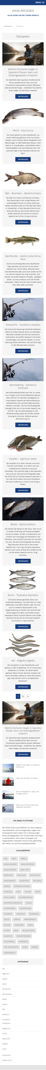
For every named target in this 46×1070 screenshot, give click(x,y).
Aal (3, 969)
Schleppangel (9, 942)
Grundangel (34, 914)
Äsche (4, 984)
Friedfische (21, 914)
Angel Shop (25, 870)
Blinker (7, 886)
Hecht (4, 1033)
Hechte (6, 919)
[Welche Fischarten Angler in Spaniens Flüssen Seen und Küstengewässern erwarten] (23, 723)
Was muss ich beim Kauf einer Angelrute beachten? (27, 806)
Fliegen (29, 903)
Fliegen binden (9, 908)
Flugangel (8, 914)
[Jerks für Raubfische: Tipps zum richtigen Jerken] (8, 798)
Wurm (25, 947)
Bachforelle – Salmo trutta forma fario (23, 257)
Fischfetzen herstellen (13, 903)
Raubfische (8, 936)
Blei (3, 1009)
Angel (14, 859)
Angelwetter (35, 875)
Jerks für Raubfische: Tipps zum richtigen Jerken (27, 792)
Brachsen (5, 1014)
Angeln (4, 979)
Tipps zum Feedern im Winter (27, 778)
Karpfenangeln (30, 919)
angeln (23, 859)
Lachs (4, 1049)
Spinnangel (23, 942)
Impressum (6, 1055)
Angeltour (21, 875)
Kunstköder (19, 925)
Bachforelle (6, 989)
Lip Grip (6, 931)
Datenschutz (7, 1060)
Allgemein (5, 974)
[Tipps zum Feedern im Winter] (8, 784)
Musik (16, 931)
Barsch (4, 1004)
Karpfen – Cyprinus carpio (23, 458)
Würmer (35, 947)
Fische (37, 892)
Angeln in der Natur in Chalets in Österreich (28, 766)
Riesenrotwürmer (23, 936)
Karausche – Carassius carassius (23, 324)
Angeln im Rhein (10, 870)
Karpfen (17, 919)
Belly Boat (37, 881)
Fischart (28, 892)
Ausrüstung (24, 881)
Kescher (7, 925)
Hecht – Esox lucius (23, 130)
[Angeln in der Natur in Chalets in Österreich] (8, 771)
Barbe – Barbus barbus (23, 524)
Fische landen (9, 897)
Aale (5, 859)
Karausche (6, 1039)
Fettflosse (8, 892)
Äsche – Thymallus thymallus (23, 595)
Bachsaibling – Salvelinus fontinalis (23, 386)
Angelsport (8, 875)
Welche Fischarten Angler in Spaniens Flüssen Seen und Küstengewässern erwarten (23, 72)
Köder (30, 925)
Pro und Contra (28, 931)
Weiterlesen (23, 96)
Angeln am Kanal (10, 864)
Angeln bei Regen (27, 864)
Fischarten (6, 1019)
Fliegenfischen (25, 908)
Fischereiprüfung (25, 897)
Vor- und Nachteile (11, 947)
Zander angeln (9, 953)
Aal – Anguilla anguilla (23, 660)
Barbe (4, 999)
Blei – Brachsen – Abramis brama (23, 193)
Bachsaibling (6, 994)
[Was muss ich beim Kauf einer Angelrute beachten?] (8, 811)
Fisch (18, 892)
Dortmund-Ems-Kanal (22, 886)
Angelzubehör (9, 881)
